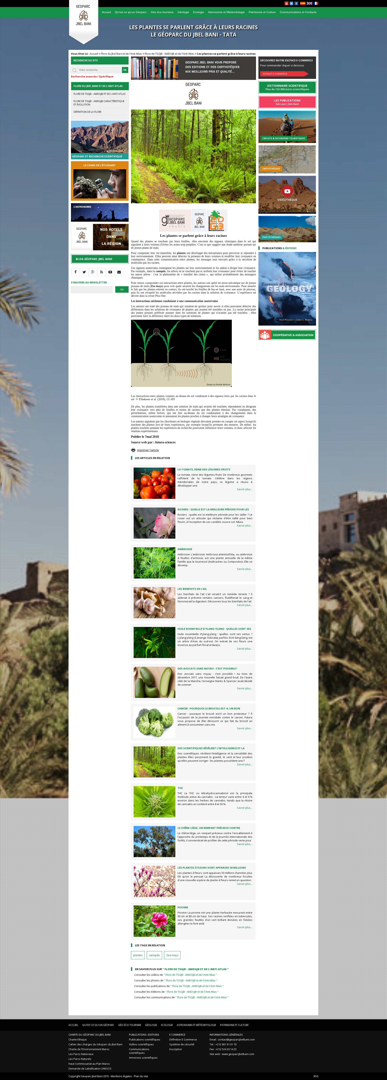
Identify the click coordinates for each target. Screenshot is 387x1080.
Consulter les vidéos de (175, 975)
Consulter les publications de (179, 986)
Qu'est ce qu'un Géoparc (131, 12)
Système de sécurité (181, 1044)
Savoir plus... (244, 489)
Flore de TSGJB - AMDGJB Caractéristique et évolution (99, 102)
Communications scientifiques (139, 1051)
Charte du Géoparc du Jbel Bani (90, 1034)
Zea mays (172, 955)
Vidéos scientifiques (141, 1044)
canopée (154, 955)
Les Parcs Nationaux (81, 1054)
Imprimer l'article (148, 450)
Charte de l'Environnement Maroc (89, 1049)
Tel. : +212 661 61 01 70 (223, 1044)
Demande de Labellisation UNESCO (90, 1068)
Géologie (183, 12)
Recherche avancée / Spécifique (92, 76)
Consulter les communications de (181, 997)
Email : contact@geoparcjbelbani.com (232, 1039)
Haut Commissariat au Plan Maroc (89, 1063)
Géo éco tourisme (162, 12)
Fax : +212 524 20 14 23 (223, 1049)
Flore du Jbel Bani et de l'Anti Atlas (121, 53)
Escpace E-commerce (275, 73)
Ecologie (198, 12)
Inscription (175, 1049)
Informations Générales (226, 1034)
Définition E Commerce (183, 1039)
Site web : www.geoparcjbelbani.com (232, 1054)
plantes (138, 955)
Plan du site (141, 1076)
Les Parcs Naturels (80, 1059)
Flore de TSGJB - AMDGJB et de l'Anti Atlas (169, 53)
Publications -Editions (144, 1034)
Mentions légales (121, 1076)
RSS (316, 1076)
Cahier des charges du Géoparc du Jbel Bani (95, 1044)
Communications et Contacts (298, 12)
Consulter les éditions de (176, 991)
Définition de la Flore (87, 112)
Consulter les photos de (175, 980)
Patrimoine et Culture (262, 12)
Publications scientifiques (144, 1039)
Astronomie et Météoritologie (226, 12)
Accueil (106, 12)
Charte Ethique (78, 1039)
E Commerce (177, 1034)
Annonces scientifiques (143, 1057)
